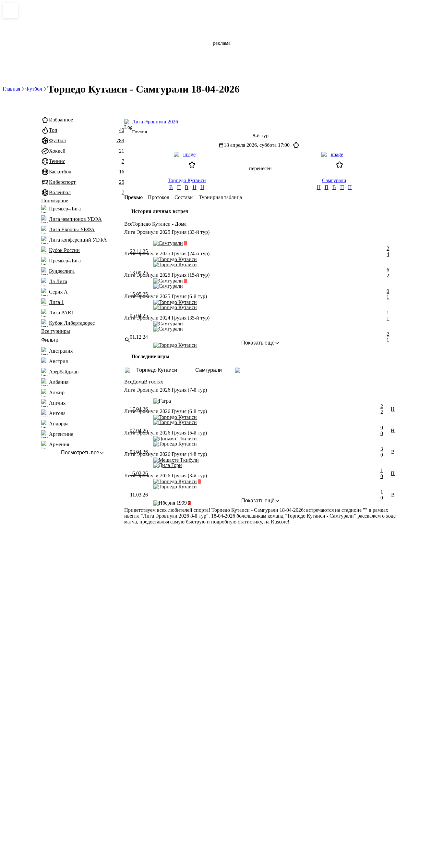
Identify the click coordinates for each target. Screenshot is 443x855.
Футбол (33, 89)
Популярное (54, 200)
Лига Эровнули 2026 (155, 121)
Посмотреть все (80, 452)
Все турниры (55, 331)
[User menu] (359, 104)
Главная (11, 89)
